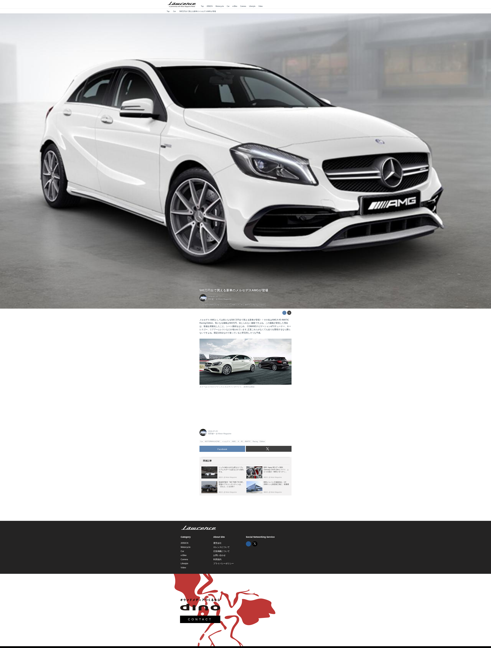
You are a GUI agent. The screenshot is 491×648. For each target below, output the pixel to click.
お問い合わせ (219, 555)
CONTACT (200, 619)
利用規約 (217, 559)
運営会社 (217, 543)
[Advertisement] (218, 408)
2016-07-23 (213, 297)
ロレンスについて (221, 547)
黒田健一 (211, 299)
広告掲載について (221, 551)
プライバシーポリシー (223, 563)
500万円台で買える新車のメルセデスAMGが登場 (233, 290)
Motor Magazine (224, 299)
